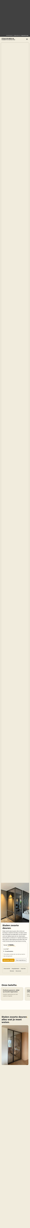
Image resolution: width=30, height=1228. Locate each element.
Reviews (12, 971)
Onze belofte (7, 968)
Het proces (18, 971)
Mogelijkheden (15, 968)
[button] (27, 39)
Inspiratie (23, 968)
